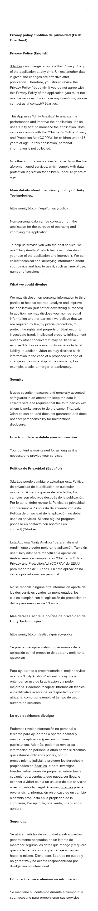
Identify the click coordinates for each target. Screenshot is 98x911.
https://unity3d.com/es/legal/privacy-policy (41, 634)
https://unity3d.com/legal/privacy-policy (39, 208)
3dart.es (16, 66)
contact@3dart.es (43, 103)
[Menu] (87, 8)
